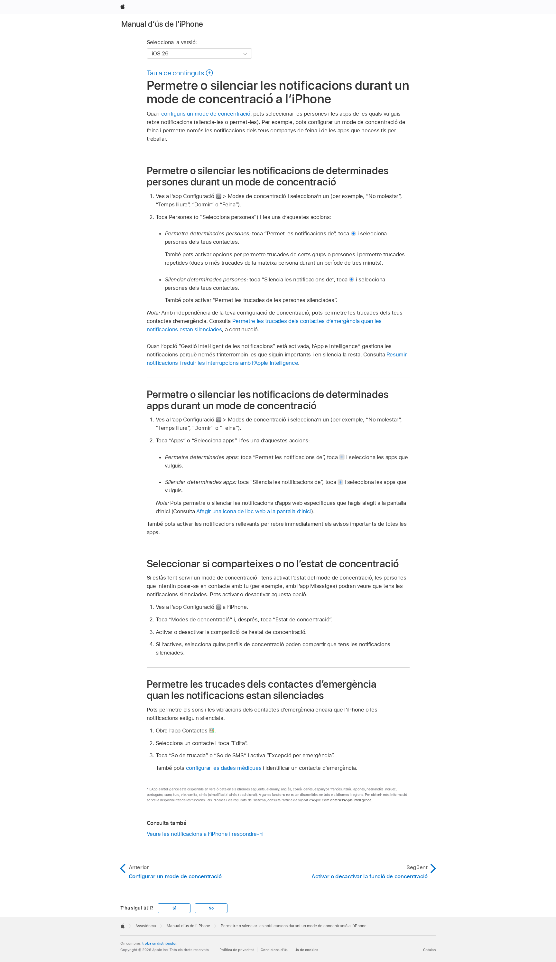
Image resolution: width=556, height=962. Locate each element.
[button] (180, 73)
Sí (174, 908)
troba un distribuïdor (159, 943)
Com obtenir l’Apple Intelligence (346, 800)
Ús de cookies (306, 950)
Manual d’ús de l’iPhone (162, 24)
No (211, 908)
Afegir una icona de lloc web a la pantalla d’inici (253, 511)
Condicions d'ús (274, 950)
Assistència (145, 926)
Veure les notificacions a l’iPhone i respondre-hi (205, 834)
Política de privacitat (236, 950)
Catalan (429, 950)
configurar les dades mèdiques (224, 768)
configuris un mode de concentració (205, 113)
